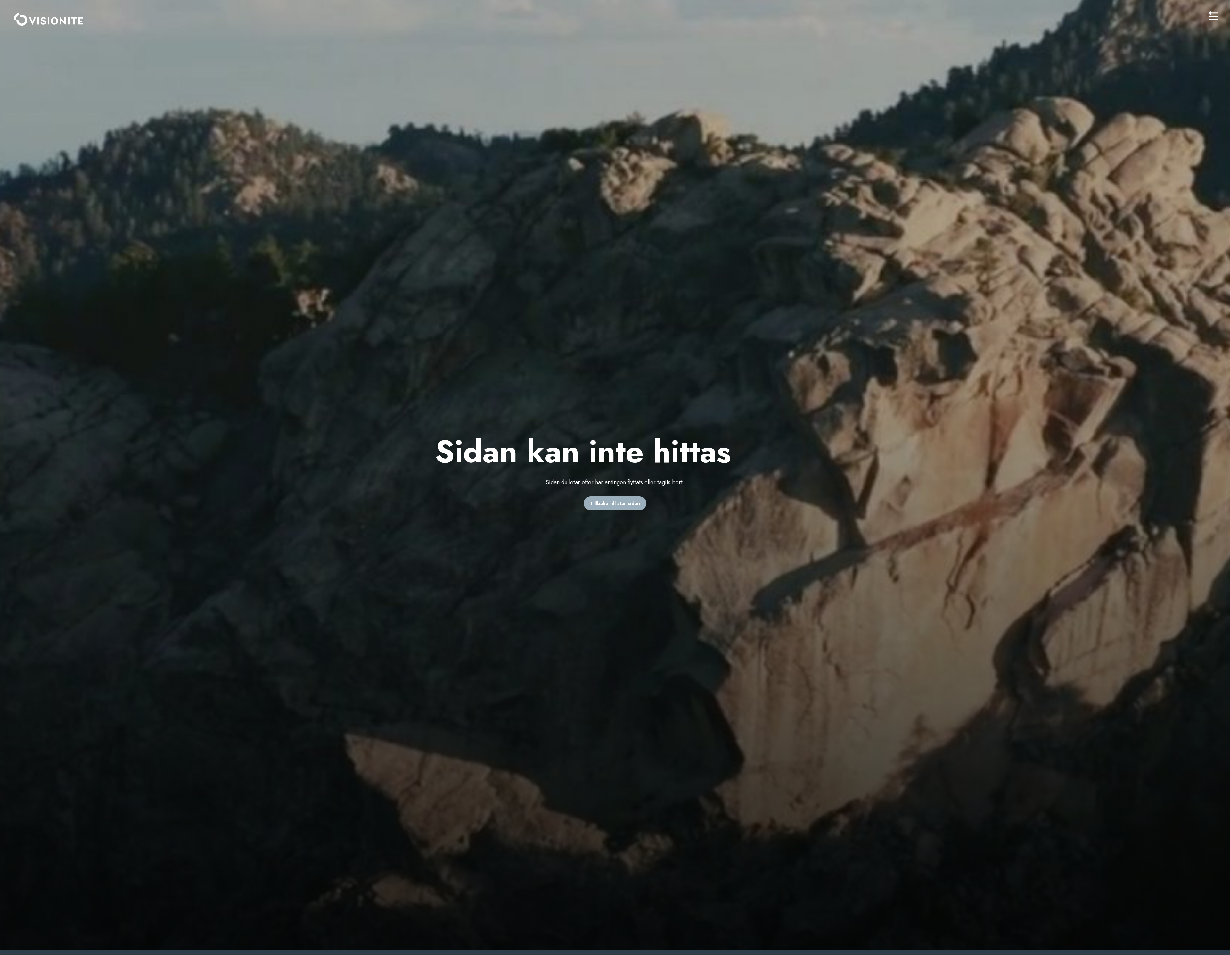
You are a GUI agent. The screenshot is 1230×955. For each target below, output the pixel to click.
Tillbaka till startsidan (615, 503)
